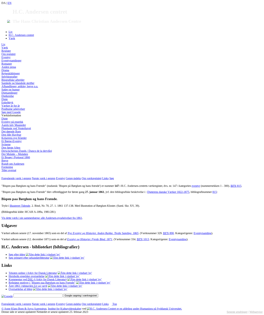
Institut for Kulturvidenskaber (64, 308)
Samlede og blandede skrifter (17, 83)
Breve (4, 160)
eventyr (196, 185)
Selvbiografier (9, 76)
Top (114, 303)
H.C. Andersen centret (21, 35)
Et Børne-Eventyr (11, 141)
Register (6, 50)
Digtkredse (7, 96)
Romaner (6, 63)
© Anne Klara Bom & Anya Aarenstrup (24, 308)
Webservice (256, 311)
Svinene (6, 144)
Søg (111, 178)
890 (168, 233)
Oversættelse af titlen (20, 289)
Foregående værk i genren (16, 178)
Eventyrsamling (202, 233)
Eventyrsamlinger (11, 60)
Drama (5, 70)
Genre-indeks (73, 178)
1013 (143, 239)
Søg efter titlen (17, 254)
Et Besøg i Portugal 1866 (15, 157)
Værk (12, 38)
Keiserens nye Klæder (14, 137)
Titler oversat (8, 170)
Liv (11, 31)
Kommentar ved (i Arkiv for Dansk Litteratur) (38, 279)
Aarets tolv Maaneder (13, 125)
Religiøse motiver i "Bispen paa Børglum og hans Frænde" (42, 282)
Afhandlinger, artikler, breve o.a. (19, 86)
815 (236, 185)
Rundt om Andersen (12, 163)
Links (105, 178)
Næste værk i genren (43, 178)
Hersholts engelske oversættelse (27, 276)
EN (9, 2)
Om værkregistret (91, 178)
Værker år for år (10, 105)
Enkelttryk (7, 102)
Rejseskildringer (10, 73)
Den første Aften (10, 147)
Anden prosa (8, 66)
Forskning (7, 167)
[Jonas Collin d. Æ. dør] (65, 285)
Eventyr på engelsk (12, 121)
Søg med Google (11, 112)
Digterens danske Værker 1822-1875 (168, 191)
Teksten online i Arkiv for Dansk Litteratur (33, 272)
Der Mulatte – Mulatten (14, 154)
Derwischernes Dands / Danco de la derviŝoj (26, 150)
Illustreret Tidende (20, 205)
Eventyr (5, 57)
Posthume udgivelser (13, 108)
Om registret (8, 54)
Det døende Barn (11, 131)
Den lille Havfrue (11, 134)
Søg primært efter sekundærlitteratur (29, 257)
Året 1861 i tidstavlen (28, 285)
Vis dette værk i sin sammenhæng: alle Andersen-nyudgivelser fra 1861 (41, 217)
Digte (4, 99)
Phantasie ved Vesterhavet (16, 128)
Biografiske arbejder (12, 79)
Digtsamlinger (9, 92)
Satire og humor (10, 89)
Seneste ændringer (237, 311)
